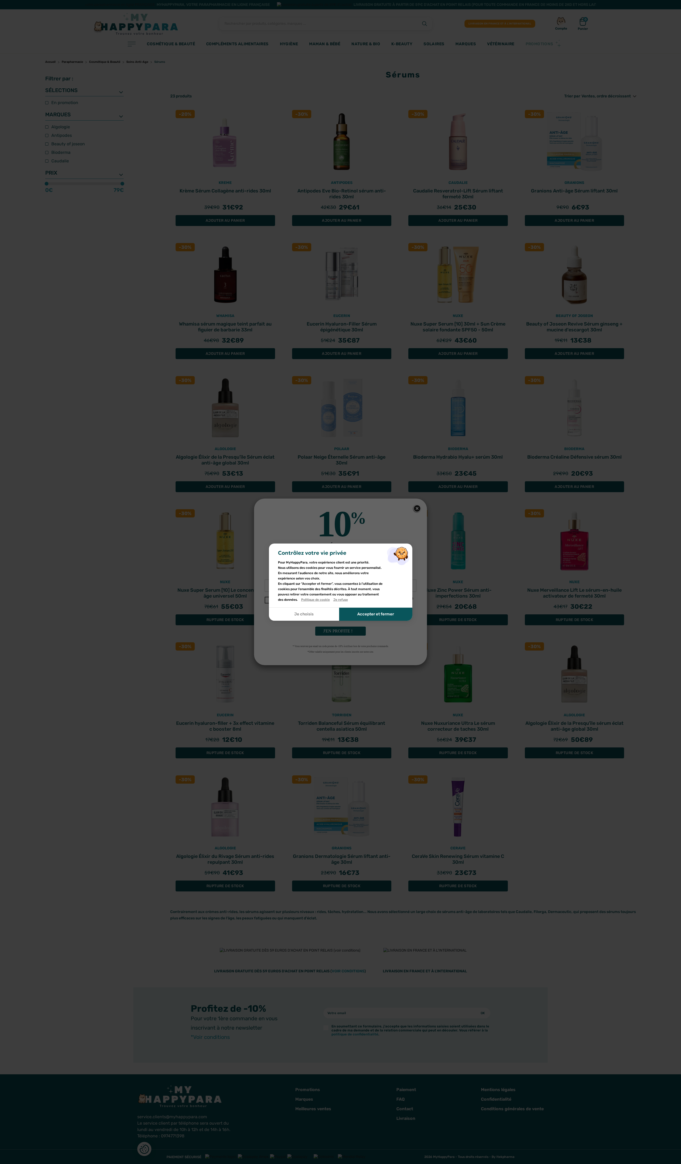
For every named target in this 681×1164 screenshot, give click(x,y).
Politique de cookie (315, 600)
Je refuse (340, 600)
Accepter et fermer (375, 614)
